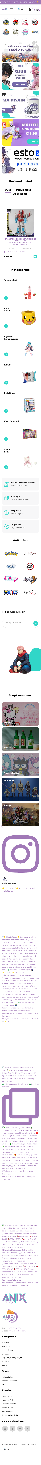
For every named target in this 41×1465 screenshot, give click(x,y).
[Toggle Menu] (11, 9)
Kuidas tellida (7, 1377)
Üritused (5, 1354)
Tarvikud (5, 1362)
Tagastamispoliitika (10, 1381)
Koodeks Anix (8, 1400)
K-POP (4, 1365)
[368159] (35, 256)
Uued (8, 189)
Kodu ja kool (7, 1346)
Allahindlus (20, 194)
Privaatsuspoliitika (9, 1404)
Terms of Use (7, 1408)
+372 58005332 (15, 1328)
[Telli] (35, 623)
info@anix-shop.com (17, 1331)
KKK (4, 1385)
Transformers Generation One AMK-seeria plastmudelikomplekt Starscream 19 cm (20, 242)
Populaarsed (23, 189)
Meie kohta (7, 1396)
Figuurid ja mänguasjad (12, 1358)
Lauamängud (7, 1350)
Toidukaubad (7, 1343)
